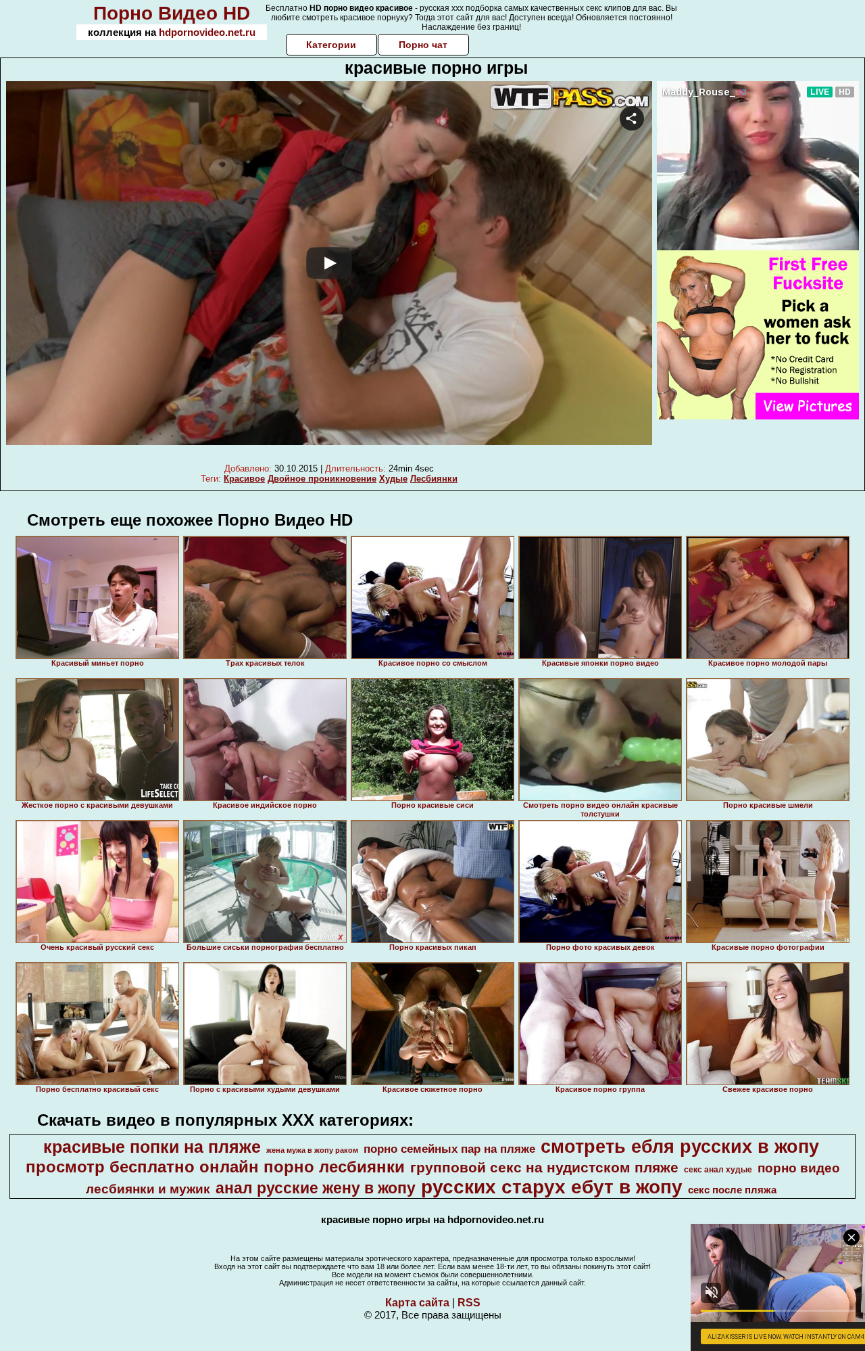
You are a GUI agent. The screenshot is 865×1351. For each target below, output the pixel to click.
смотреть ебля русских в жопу (680, 1147)
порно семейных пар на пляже (449, 1148)
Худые (393, 479)
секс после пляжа (732, 1190)
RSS (469, 1302)
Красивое (244, 479)
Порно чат (423, 44)
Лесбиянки (434, 479)
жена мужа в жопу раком (312, 1150)
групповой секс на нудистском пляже (544, 1168)
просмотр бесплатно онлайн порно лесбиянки (215, 1167)
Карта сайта (417, 1302)
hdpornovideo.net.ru (207, 32)
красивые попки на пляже (152, 1146)
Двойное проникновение (322, 479)
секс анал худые (718, 1169)
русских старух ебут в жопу (552, 1186)
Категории (331, 44)
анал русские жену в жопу (316, 1188)
